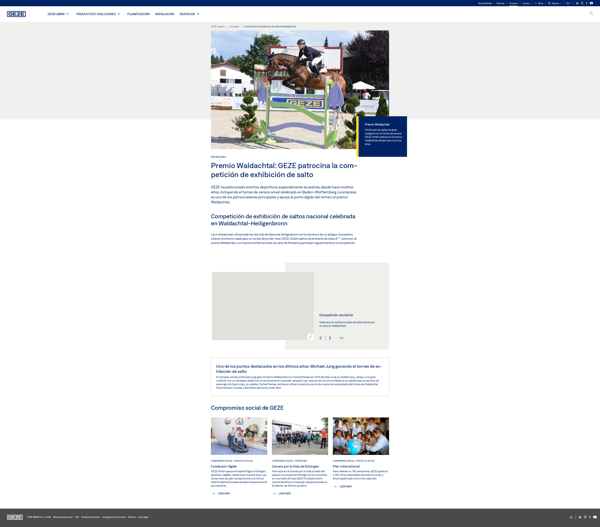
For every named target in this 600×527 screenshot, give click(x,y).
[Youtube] (591, 3)
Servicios (187, 14)
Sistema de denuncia (63, 517)
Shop (540, 3)
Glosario (132, 517)
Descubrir (56, 14)
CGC (77, 517)
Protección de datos (90, 517)
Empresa (513, 3)
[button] (555, 3)
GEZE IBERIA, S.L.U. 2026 (39, 517)
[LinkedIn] (577, 3)
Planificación (138, 14)
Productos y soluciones (96, 14)
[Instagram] (582, 3)
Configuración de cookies (114, 517)
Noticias (501, 3)
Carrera (526, 3)
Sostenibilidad (485, 3)
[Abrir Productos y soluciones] (119, 13)
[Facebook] (587, 3)
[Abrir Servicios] (198, 13)
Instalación (164, 14)
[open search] (592, 14)
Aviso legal (143, 517)
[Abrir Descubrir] (68, 13)
